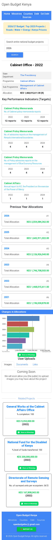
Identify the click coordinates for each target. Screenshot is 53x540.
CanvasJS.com (46, 352)
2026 (6, 215)
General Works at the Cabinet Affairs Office (25, 408)
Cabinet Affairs (27, 81)
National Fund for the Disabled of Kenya (27, 443)
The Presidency (28, 75)
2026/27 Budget (16, 26)
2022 (6, 281)
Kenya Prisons (39, 30)
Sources (27, 17)
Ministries (17, 13)
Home (7, 13)
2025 (6, 232)
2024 (6, 248)
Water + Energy (22, 30)
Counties (28, 13)
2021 (6, 297)
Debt (36, 13)
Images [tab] (8, 364)
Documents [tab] (22, 364)
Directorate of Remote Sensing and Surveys (29, 479)
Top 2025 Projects (35, 26)
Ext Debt (45, 13)
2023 (6, 264)
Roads (9, 30)
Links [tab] (35, 364)
